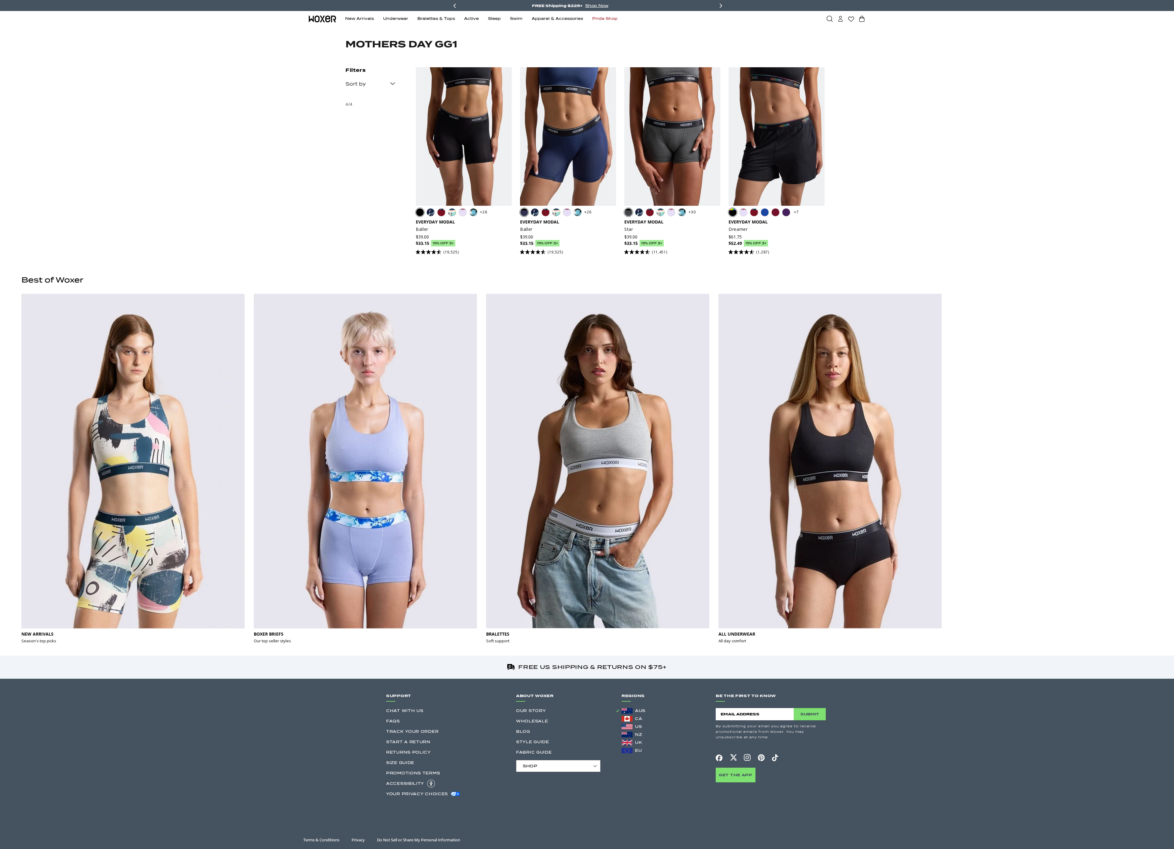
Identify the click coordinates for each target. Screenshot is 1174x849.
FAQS (393, 721)
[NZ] (627, 734)
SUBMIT (809, 714)
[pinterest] (761, 757)
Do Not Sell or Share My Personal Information (418, 840)
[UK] (627, 742)
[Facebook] (719, 758)
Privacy (358, 840)
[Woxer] (322, 18)
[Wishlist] (851, 19)
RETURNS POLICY (408, 752)
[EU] (627, 750)
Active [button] (471, 18)
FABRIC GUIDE (534, 752)
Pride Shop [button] (605, 18)
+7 (796, 212)
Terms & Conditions (321, 840)
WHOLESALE (532, 721)
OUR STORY (531, 710)
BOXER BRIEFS (268, 634)
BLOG (523, 731)
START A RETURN (408, 742)
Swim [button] (516, 18)
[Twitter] (733, 757)
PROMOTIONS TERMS (413, 773)
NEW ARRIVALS (37, 634)
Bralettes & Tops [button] (436, 18)
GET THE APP (735, 775)
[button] (829, 18)
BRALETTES (497, 634)
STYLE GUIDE (532, 742)
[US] (627, 726)
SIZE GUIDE (400, 762)
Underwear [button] (395, 18)
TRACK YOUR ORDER (412, 731)
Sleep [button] (494, 18)
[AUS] (627, 711)
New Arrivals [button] (359, 18)
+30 (692, 212)
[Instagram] (747, 757)
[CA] (627, 719)
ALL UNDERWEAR (736, 634)
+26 (483, 212)
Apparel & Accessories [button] (557, 18)
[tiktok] (775, 757)
